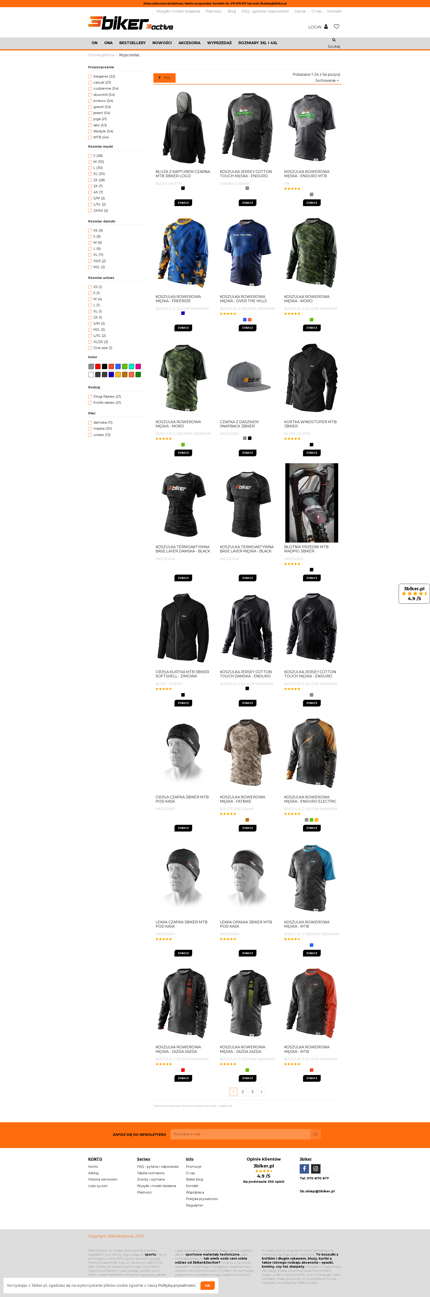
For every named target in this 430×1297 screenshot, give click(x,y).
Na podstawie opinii (263, 1182)
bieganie (104, 76)
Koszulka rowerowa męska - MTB (306, 924)
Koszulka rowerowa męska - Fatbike (242, 799)
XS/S (99, 261)
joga (100, 119)
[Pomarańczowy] (311, 1070)
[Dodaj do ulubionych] (200, 132)
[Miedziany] (250, 319)
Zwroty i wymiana (151, 1179)
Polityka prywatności (202, 1199)
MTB (101, 137)
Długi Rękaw (107, 396)
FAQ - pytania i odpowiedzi (266, 11)
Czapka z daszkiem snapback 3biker (239, 424)
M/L (99, 267)
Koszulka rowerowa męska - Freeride (178, 299)
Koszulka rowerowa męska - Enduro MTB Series (306, 176)
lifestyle (103, 131)
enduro (103, 101)
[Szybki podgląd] (207, 132)
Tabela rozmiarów (151, 1173)
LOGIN (315, 27)
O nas (317, 11)
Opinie (300, 11)
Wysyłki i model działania (178, 11)
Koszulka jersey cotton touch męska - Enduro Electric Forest (310, 676)
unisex (102, 435)
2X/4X (100, 210)
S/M (99, 198)
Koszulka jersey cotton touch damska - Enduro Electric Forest (246, 676)
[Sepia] (247, 820)
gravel (102, 107)
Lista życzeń (98, 1186)
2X (99, 180)
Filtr (167, 78)
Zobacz (183, 202)
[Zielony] (311, 319)
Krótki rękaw (107, 402)
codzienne (106, 88)
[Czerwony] (183, 1070)
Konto (93, 1167)
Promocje (193, 1167)
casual (102, 82)
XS (98, 230)
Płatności (214, 11)
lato (100, 125)
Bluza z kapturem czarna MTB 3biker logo (183, 174)
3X (98, 186)
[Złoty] (316, 820)
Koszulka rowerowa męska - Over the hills (243, 299)
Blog (232, 11)
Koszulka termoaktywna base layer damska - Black (183, 549)
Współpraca (195, 1192)
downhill (104, 95)
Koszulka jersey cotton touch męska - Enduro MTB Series (246, 176)
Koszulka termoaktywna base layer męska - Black (247, 549)
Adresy (93, 1173)
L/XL (99, 204)
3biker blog (194, 1179)
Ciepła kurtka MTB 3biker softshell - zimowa (182, 674)
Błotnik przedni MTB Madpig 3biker (306, 549)
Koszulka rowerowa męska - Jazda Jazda (178, 1049)
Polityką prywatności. (177, 1285)
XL (99, 174)
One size (102, 348)
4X (98, 192)
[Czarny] (183, 188)
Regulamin (194, 1205)
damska (103, 422)
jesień (101, 113)
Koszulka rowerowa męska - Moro (306, 299)
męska (102, 428)
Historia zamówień (102, 1179)
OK (207, 1285)
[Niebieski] (245, 319)
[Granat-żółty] (183, 313)
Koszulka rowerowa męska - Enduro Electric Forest (310, 801)
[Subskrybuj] (315, 1134)
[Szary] (247, 188)
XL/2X (100, 342)
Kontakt (334, 11)
